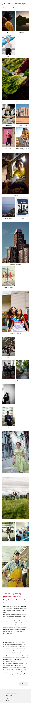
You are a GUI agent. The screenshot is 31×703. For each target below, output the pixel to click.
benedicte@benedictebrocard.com (13, 693)
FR (2, 4)
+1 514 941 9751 (8, 695)
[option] (2, 4)
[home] (14, 4)
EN (2, 2)
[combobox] (2, 2)
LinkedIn (7, 700)
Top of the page (23, 683)
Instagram (7, 698)
